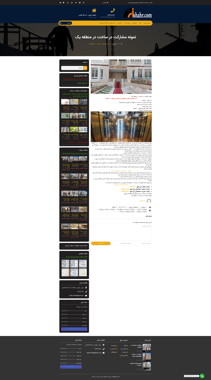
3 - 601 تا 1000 (122, 207)
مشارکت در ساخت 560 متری (83, 232)
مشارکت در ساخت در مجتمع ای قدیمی (121, 171)
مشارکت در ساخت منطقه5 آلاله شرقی (66, 182)
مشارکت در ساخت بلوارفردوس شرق (74, 165)
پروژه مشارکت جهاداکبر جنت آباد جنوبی (75, 183)
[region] (121, 126)
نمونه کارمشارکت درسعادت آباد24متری (66, 215)
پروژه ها (128, 23)
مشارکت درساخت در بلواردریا (83, 165)
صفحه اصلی (147, 23)
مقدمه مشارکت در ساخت (66, 135)
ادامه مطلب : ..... (83, 111)
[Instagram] (72, 2)
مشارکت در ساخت (142, 209)
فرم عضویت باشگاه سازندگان (107, 23)
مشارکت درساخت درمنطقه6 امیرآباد (75, 215)
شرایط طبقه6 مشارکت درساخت (135, 364)
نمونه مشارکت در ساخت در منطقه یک (74, 199)
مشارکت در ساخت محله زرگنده (83, 199)
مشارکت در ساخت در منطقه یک (125, 209)
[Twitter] (80, 2)
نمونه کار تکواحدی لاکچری (121, 185)
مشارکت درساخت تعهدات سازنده (66, 107)
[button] (93, 126)
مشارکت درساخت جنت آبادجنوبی (83, 182)
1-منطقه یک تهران (133, 207)
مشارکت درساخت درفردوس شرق (66, 199)
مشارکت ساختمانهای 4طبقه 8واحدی (74, 121)
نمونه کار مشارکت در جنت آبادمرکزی (66, 232)
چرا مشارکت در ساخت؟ (75, 107)
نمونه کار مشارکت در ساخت (126, 212)
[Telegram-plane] (76, 2)
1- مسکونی (115, 44)
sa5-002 (114, 207)
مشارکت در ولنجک (142, 212)
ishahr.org (125, 189)
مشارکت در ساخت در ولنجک (107, 209)
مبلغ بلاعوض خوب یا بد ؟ (74, 135)
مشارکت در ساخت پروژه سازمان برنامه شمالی (66, 166)
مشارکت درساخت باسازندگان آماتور (83, 107)
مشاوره (120, 23)
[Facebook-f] (83, 2)
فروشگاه (134, 23)
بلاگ (140, 23)
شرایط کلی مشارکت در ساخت (66, 121)
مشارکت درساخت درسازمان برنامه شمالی (83, 216)
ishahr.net (125, 191)
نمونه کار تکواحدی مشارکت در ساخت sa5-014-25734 (74, 233)
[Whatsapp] (68, 2)
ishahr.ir (132, 187)
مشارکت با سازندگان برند (83, 121)
